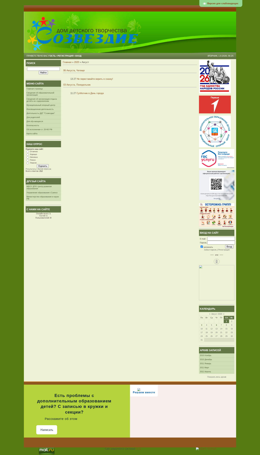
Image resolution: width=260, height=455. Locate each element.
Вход (78, 56)
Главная (67, 62)
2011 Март (204, 367)
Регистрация (65, 56)
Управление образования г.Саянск (42, 193)
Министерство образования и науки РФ (43, 198)
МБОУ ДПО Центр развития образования (39, 187)
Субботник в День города (90, 93)
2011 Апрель (205, 372)
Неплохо (34, 157)
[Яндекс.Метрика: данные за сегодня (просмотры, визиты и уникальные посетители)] (206, 448)
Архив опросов (44, 169)
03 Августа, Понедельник (77, 84)
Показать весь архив (216, 377)
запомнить (208, 247)
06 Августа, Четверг (74, 70)
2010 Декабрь (206, 359)
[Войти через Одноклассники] (216, 261)
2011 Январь (205, 363)
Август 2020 (216, 314)
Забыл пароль (210, 250)
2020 (76, 62)
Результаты (31, 169)
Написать (47, 429)
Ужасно (33, 163)
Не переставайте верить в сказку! (95, 79)
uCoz (138, 448)
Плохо (33, 160)
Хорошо (33, 154)
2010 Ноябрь (205, 355)
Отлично (34, 151)
